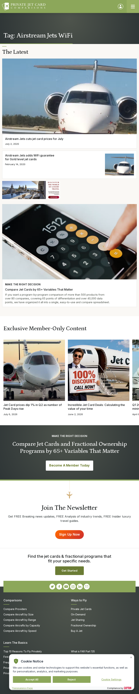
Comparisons (12, 600)
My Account (120, 6)
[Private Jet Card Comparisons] (58, 6)
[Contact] (87, 586)
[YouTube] (66, 586)
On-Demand (78, 614)
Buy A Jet (76, 630)
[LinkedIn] (80, 586)
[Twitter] (52, 586)
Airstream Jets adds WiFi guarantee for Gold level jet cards (29, 157)
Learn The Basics (15, 642)
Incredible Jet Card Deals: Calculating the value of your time (96, 406)
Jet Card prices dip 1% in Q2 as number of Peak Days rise (32, 406)
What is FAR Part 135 (83, 651)
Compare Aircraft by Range (19, 619)
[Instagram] (73, 586)
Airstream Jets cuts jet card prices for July (34, 139)
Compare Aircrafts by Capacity (21, 625)
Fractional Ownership (83, 625)
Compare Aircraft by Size (18, 614)
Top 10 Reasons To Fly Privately (22, 651)
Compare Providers (15, 609)
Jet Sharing (78, 619)
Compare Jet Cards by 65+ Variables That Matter (39, 289)
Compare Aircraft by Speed (19, 630)
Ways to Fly (79, 600)
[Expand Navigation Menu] (133, 6)
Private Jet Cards (81, 609)
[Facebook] (59, 586)
